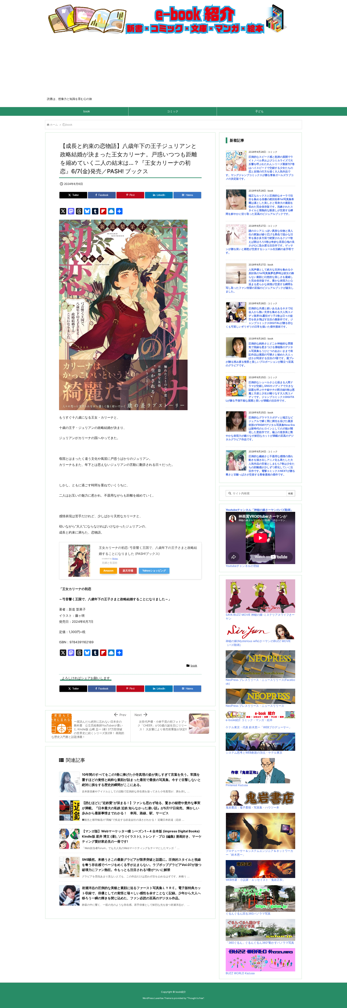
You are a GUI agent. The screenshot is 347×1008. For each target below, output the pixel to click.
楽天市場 (128, 570)
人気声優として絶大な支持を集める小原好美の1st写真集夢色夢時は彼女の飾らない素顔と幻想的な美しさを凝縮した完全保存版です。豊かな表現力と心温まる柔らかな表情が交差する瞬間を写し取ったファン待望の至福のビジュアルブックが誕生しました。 (260, 280)
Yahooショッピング (154, 570)
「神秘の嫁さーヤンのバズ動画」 (272, 509)
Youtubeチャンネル (238, 509)
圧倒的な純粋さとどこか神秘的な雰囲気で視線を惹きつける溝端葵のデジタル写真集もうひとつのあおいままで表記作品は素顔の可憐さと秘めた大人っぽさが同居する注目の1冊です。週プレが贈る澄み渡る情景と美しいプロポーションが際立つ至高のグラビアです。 (260, 354)
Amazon (108, 570)
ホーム (54, 124)
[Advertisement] (173, 67)
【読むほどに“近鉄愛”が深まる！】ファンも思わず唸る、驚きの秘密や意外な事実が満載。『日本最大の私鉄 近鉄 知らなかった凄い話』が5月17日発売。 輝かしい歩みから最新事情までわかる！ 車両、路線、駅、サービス (141, 808)
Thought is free (195, 998)
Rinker (115, 558)
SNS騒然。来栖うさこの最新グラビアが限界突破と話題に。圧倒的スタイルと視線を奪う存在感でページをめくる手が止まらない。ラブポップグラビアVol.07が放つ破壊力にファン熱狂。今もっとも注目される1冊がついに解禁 (141, 864)
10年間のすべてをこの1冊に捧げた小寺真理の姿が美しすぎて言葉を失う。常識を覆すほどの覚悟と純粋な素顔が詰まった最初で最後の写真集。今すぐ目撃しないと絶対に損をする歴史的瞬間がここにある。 (141, 779)
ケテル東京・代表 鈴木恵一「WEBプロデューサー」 (259, 727)
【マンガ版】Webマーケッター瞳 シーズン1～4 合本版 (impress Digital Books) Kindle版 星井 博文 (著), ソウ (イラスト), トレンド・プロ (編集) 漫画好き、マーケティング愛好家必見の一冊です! (142, 836)
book (69, 124)
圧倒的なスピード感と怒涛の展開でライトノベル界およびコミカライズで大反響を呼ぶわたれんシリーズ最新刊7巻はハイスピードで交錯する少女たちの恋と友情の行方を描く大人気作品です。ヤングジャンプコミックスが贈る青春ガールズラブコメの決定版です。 (260, 167)
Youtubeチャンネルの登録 (242, 566)
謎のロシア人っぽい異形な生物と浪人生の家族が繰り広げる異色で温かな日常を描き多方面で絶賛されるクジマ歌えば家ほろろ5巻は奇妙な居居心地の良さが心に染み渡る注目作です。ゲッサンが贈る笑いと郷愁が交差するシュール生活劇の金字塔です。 (260, 241)
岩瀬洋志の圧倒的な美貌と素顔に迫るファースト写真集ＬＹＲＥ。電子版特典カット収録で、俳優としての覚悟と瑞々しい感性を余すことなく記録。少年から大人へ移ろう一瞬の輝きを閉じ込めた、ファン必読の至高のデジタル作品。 (141, 893)
